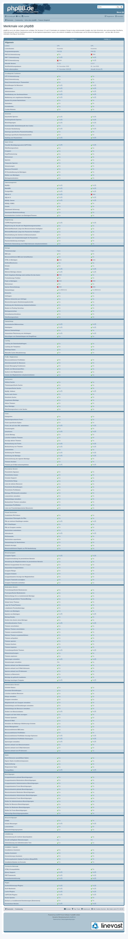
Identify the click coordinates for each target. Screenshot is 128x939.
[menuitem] (18, 16)
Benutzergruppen (10, 552)
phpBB (57, 915)
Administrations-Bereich (12, 684)
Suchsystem (8, 379)
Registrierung (9, 220)
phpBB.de (73, 917)
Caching (7, 340)
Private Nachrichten (11, 512)
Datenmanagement (10, 182)
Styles (7, 755)
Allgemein (9, 42)
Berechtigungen (9, 774)
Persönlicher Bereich (11, 469)
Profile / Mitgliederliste (11, 357)
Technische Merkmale (11, 866)
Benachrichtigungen (11, 817)
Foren (6, 413)
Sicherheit (8, 114)
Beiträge (7, 248)
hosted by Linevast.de (116, 921)
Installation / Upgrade (11, 847)
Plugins (7, 882)
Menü (119, 12)
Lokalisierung (9, 834)
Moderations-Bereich (11, 587)
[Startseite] (23, 8)
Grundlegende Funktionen (13, 73)
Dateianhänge (9, 321)
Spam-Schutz (9, 142)
